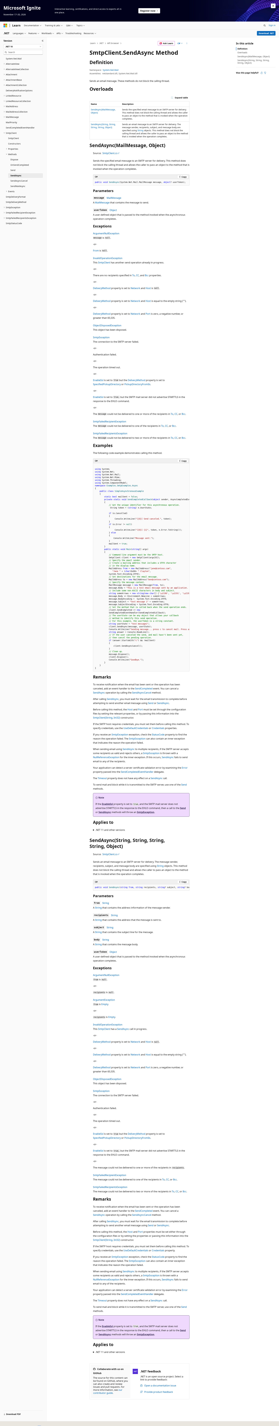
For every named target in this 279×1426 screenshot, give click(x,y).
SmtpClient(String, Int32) (106, 717)
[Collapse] (42, 40)
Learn (93, 43)
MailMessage (114, 197)
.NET (101, 43)
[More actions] (186, 43)
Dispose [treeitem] (14, 159)
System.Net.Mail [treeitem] (14, 58)
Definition (242, 48)
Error (185, 767)
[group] (141, 567)
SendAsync (99, 692)
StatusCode (158, 734)
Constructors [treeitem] (14, 143)
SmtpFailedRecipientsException (110, 433)
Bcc (147, 275)
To (133, 275)
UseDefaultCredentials (135, 728)
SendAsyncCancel (141, 692)
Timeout (102, 778)
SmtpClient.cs (109, 153)
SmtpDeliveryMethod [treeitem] (16, 202)
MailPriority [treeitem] (11, 122)
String (140, 130)
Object (113, 210)
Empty (104, 1004)
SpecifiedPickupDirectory (107, 384)
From (96, 250)
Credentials (158, 728)
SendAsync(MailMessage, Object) (253, 56)
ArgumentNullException (106, 233)
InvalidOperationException (107, 258)
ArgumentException (104, 999)
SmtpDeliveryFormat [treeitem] (16, 196)
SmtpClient (104, 262)
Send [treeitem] (12, 170)
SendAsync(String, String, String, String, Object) (253, 61)
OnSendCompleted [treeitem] (19, 165)
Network (135, 288)
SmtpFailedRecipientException (109, 421)
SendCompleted (144, 688)
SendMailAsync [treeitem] (17, 186)
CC (137, 275)
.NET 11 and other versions (110, 830)
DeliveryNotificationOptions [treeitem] (19, 90)
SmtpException (101, 337)
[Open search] (265, 25)
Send (150, 703)
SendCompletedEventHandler (137, 771)
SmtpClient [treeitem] (13, 138)
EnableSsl (98, 380)
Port (148, 313)
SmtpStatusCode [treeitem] (14, 223)
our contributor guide (107, 1391)
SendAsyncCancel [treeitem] (19, 180)
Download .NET (266, 33)
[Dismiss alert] (273, 5)
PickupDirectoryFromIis (137, 384)
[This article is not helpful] (265, 73)
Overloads (242, 52)
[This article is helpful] (261, 73)
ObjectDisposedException (107, 325)
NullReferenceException (106, 757)
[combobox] (23, 46)
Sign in (272, 25)
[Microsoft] (5, 25)
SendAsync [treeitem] (15, 175)
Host (148, 288)
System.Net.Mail (111, 70)
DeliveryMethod (102, 288)
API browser (113, 43)
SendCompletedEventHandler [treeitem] (20, 127)
